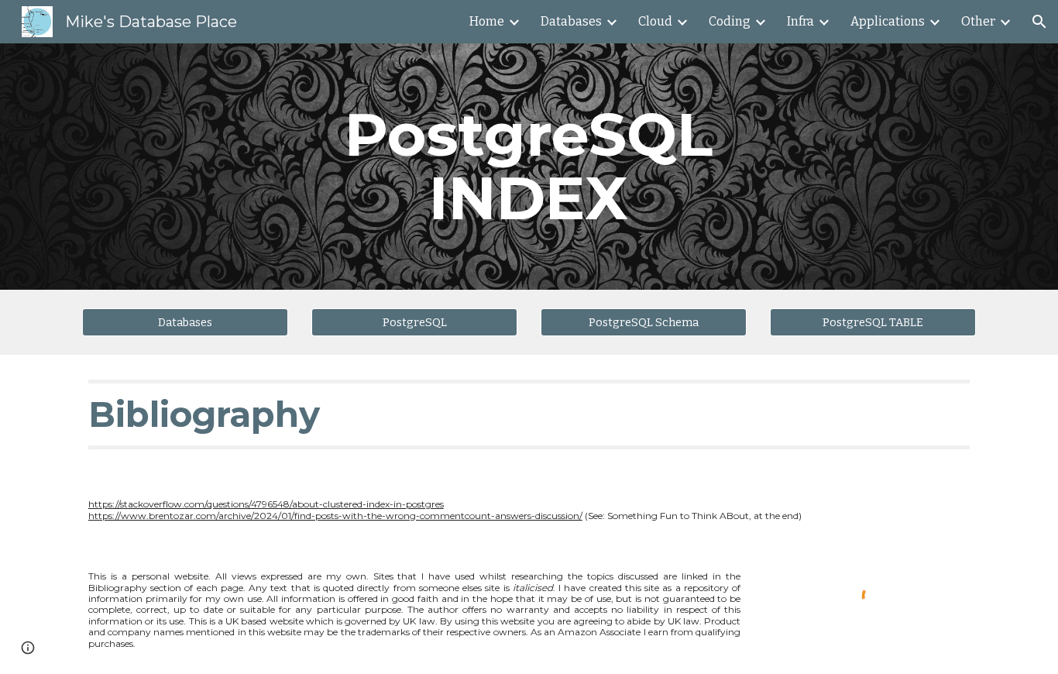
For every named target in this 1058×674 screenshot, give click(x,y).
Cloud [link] (655, 21)
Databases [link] (571, 21)
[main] (529, 166)
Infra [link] (800, 21)
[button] (1039, 21)
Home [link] (486, 21)
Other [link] (978, 21)
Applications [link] (887, 21)
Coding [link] (730, 21)
